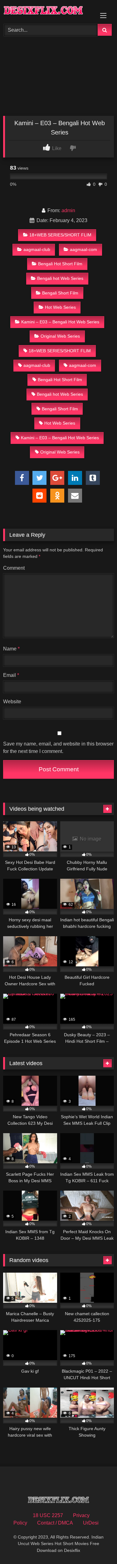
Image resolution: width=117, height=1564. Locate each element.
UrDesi (91, 1522)
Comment (14, 568)
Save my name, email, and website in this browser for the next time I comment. (58, 747)
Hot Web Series (60, 307)
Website (12, 701)
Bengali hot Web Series (60, 278)
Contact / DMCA (55, 1522)
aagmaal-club (36, 249)
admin (68, 210)
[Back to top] (98, 1545)
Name (11, 648)
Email (11, 675)
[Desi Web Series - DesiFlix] (48, 11)
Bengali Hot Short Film (60, 263)
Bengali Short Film (60, 292)
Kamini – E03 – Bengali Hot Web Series (60, 321)
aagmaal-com (83, 249)
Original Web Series (60, 336)
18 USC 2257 (48, 1515)
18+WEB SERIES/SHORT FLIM (60, 234)
